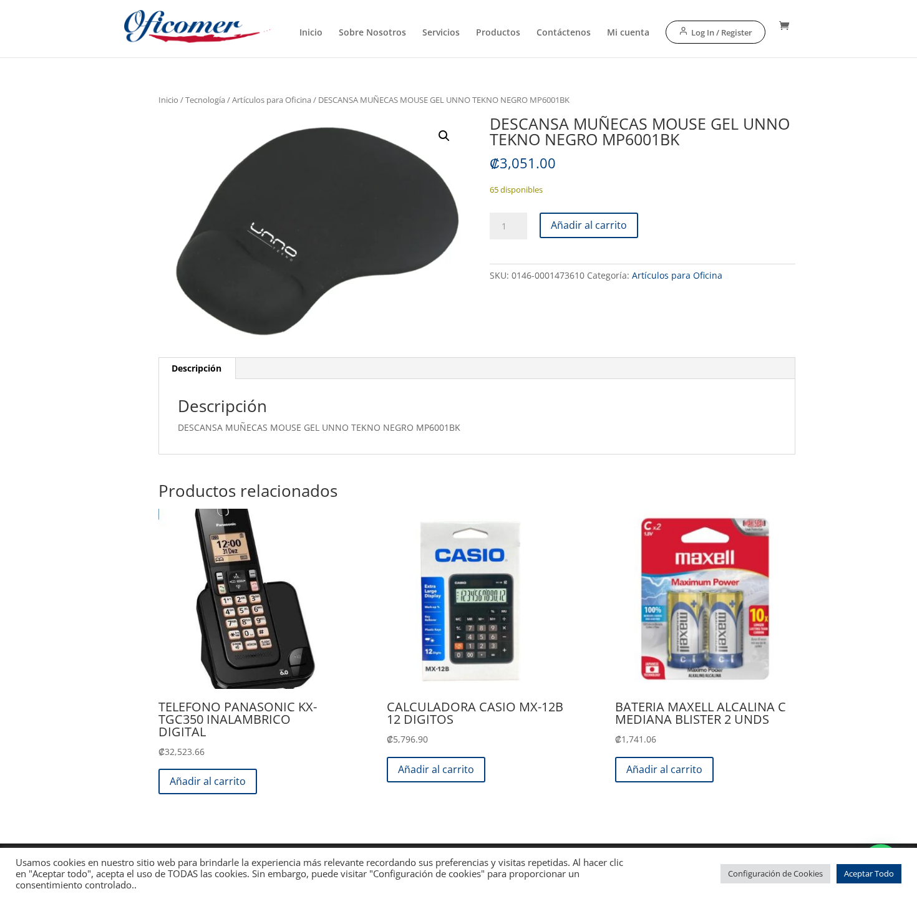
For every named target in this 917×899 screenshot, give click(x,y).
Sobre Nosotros (372, 33)
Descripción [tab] (196, 368)
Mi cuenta (628, 33)
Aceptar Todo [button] (869, 873)
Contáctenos (563, 33)
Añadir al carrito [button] (208, 781)
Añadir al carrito (589, 225)
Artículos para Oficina (271, 99)
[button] (444, 136)
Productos (498, 33)
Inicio (311, 33)
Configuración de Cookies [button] (775, 873)
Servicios (441, 33)
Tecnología (205, 99)
